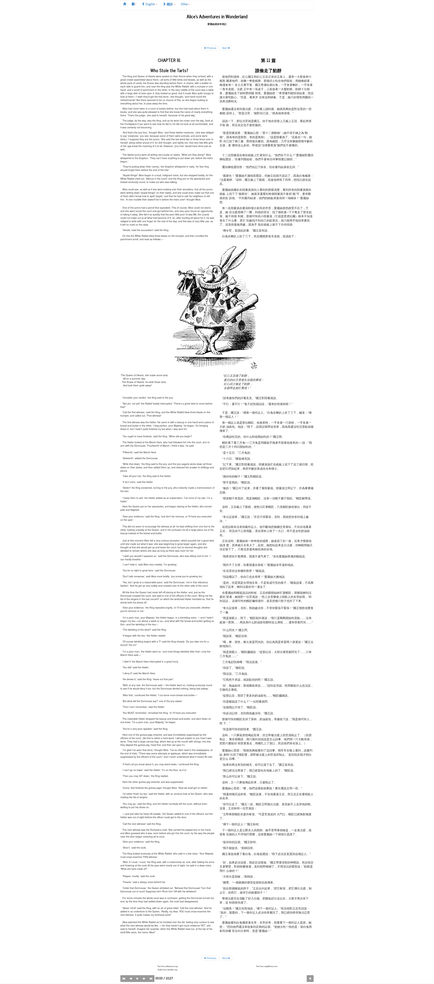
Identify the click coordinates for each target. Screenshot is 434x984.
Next (225, 48)
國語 (170, 3)
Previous (211, 48)
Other (184, 3)
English (150, 3)
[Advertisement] (217, 33)
